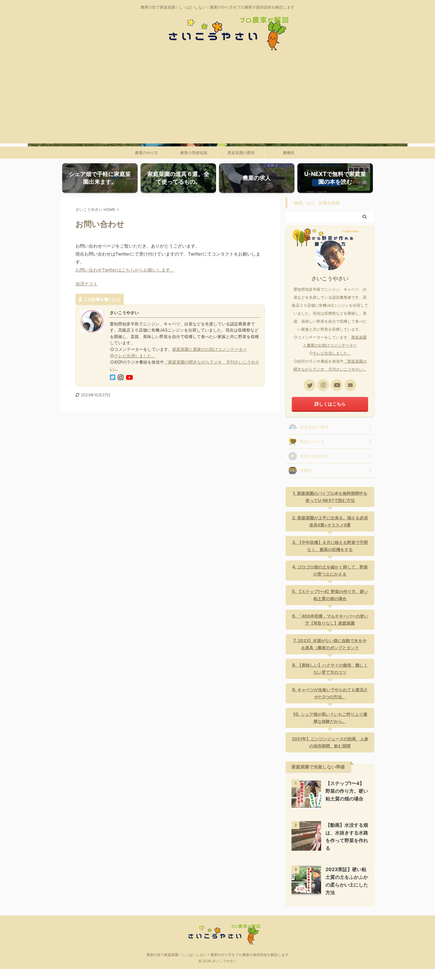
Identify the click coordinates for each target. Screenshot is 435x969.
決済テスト (86, 284)
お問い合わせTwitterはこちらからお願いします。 (125, 270)
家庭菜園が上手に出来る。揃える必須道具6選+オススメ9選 (332, 521)
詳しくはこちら (330, 404)
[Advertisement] (217, 102)
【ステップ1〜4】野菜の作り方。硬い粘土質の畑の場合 (332, 595)
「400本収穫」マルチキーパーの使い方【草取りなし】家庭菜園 (332, 619)
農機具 (288, 152)
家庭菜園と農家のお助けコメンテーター (209, 349)
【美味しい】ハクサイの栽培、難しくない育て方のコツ (332, 669)
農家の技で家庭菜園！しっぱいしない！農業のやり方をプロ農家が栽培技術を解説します (217, 954)
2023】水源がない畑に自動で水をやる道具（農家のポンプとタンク (332, 644)
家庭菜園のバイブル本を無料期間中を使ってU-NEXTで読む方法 (332, 497)
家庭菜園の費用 (241, 152)
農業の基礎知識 (193, 152)
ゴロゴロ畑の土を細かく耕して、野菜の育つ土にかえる (332, 570)
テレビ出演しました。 (135, 355)
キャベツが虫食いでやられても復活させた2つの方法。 (332, 693)
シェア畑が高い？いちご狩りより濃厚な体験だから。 (334, 718)
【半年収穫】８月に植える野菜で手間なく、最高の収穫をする (332, 546)
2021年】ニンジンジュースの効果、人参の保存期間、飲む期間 (330, 742)
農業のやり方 (146, 152)
